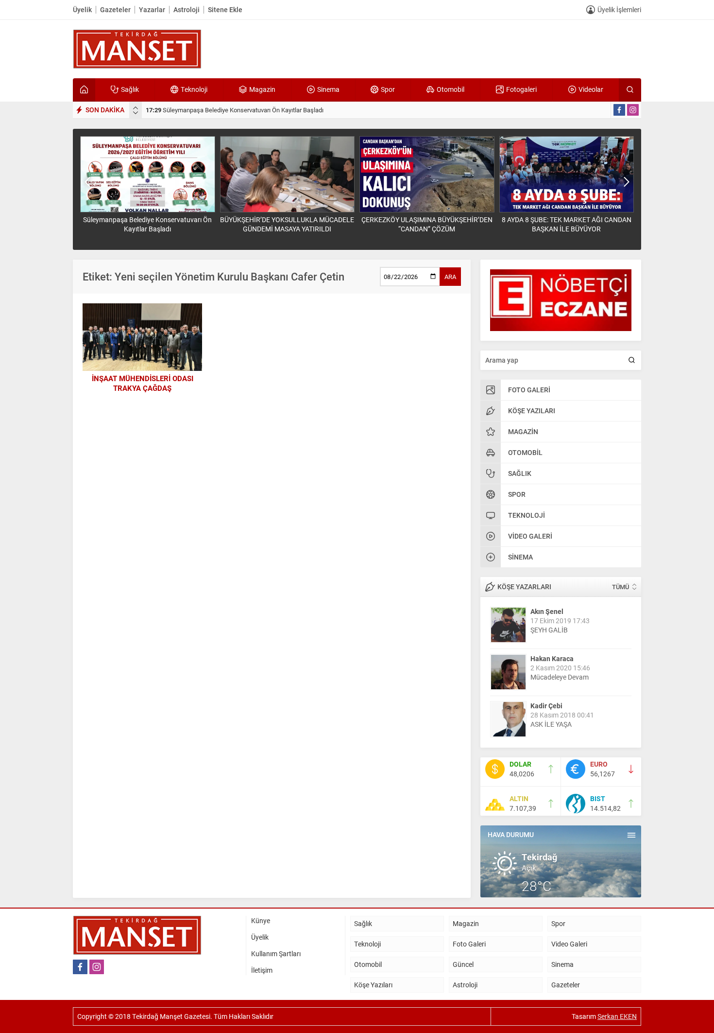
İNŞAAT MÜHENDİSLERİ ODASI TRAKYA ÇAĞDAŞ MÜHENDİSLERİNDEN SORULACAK (142, 388)
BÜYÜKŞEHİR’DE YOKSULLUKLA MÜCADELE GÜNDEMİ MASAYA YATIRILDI (257, 109)
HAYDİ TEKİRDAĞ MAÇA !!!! (571, 724)
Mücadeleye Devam (559, 629)
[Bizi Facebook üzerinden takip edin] (619, 110)
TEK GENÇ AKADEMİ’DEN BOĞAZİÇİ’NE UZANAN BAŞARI (566, 224)
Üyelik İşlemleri (619, 9)
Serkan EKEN (617, 1016)
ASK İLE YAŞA (551, 677)
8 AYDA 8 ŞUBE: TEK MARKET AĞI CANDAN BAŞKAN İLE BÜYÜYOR (427, 224)
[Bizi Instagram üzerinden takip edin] (633, 110)
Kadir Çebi (546, 658)
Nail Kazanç (548, 705)
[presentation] (135, 107)
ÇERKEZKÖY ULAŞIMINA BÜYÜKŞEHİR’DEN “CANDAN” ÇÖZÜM (287, 224)
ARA (450, 276)
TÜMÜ (620, 586)
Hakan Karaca (552, 611)
